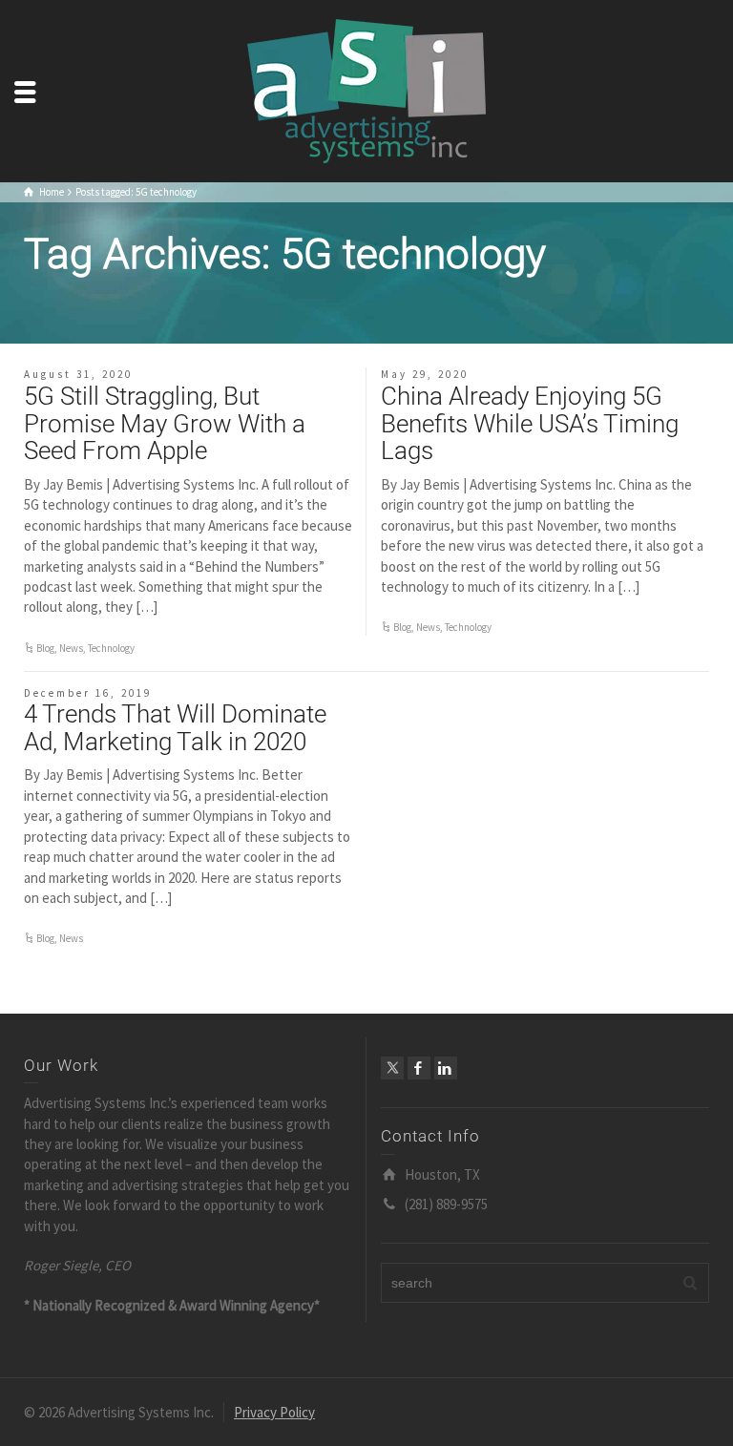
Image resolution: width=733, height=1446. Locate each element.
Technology (111, 648)
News (71, 648)
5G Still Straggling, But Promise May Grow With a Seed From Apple (164, 423)
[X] (392, 1068)
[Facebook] (419, 1068)
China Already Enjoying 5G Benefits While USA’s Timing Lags (530, 423)
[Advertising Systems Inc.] (366, 89)
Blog (45, 648)
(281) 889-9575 (446, 1204)
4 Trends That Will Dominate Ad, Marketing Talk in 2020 (175, 728)
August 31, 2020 (78, 374)
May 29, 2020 (425, 374)
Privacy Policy (274, 1412)
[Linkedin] (445, 1068)
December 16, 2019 (88, 693)
